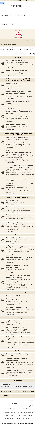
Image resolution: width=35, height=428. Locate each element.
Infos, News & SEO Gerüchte (16, 70)
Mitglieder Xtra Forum (14, 321)
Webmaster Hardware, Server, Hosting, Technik (17, 266)
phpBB (15, 403)
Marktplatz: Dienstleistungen (17, 307)
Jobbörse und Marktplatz (18, 293)
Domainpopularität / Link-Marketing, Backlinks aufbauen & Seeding (20, 166)
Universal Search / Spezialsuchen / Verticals (19, 112)
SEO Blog (19, 412)
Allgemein (17, 58)
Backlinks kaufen (8, 418)
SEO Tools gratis (26, 418)
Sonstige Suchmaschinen (15, 124)
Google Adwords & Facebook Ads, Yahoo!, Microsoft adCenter (18, 92)
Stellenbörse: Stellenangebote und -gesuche (20, 297)
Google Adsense (12, 200)
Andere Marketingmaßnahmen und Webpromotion (19, 184)
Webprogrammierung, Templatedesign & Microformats (18, 247)
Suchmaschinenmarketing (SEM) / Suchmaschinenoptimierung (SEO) (18, 79)
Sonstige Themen (18, 351)
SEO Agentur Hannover (8, 412)
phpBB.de (31, 406)
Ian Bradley (30, 400)
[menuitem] (30, 41)
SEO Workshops (19, 415)
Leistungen (16, 6)
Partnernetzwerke (13, 215)
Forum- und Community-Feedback (19, 370)
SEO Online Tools (28, 412)
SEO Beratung (29, 415)
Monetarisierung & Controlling (17, 198)
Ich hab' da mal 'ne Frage (15, 60)
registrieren (9, 51)
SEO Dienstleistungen (7, 415)
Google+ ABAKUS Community (17, 354)
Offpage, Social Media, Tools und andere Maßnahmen (18, 133)
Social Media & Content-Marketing (19, 137)
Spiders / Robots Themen (15, 238)
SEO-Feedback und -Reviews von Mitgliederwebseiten (18, 338)
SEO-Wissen (5, 15)
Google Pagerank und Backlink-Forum (18, 102)
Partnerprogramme (13, 207)
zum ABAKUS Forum (6, 396)
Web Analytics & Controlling (16, 223)
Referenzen (19, 15)
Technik (17, 235)
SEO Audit (17, 418)
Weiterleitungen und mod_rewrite (19, 257)
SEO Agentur (6, 24)
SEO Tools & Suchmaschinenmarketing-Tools (18, 151)
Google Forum (11, 83)
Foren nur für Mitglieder (18, 318)
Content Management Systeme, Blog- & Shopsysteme (18, 276)
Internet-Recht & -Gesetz (15, 327)
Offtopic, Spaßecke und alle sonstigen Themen (16, 360)
